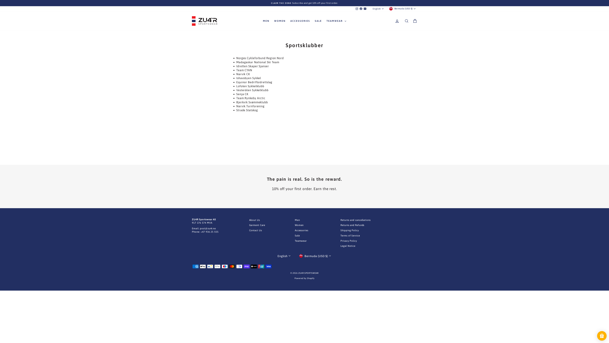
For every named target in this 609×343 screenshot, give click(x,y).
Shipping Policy (350, 230)
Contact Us (255, 230)
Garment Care (257, 225)
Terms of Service (350, 235)
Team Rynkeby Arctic (250, 98)
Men (266, 21)
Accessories (300, 21)
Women (280, 21)
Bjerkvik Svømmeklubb (252, 102)
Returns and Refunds (352, 225)
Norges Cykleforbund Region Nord (260, 58)
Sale (318, 21)
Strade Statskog (247, 110)
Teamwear (335, 21)
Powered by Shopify (304, 278)
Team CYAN (244, 70)
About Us (254, 220)
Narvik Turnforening (250, 106)
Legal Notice (348, 246)
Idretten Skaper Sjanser (252, 66)
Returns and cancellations (356, 220)
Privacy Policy (349, 240)
